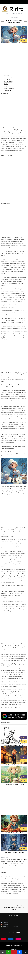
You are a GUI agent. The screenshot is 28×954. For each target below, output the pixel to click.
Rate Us (14, 909)
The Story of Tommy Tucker (14, 764)
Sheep (2, 866)
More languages (8, 90)
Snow (6, 866)
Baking (8, 859)
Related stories (8, 86)
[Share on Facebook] (19, 952)
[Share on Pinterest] (14, 952)
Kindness (15, 861)
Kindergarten (9, 861)
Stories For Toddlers (14, 866)
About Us (8, 905)
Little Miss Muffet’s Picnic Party (14, 833)
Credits (6, 84)
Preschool (15, 863)
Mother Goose (8, 863)
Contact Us (21, 907)
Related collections (9, 88)
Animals (3, 859)
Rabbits (21, 863)
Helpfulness (20, 859)
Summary (6, 75)
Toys (22, 866)
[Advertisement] (14, 59)
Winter (3, 868)
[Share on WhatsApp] (8, 952)
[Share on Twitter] (25, 952)
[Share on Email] (3, 952)
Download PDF (8, 82)
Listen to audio (8, 78)
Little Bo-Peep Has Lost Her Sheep (14, 784)
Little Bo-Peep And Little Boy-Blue (14, 745)
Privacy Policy (18, 905)
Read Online (7, 80)
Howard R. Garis (14, 17)
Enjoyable (13, 859)
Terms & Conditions (9, 907)
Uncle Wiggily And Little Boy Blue (14, 852)
